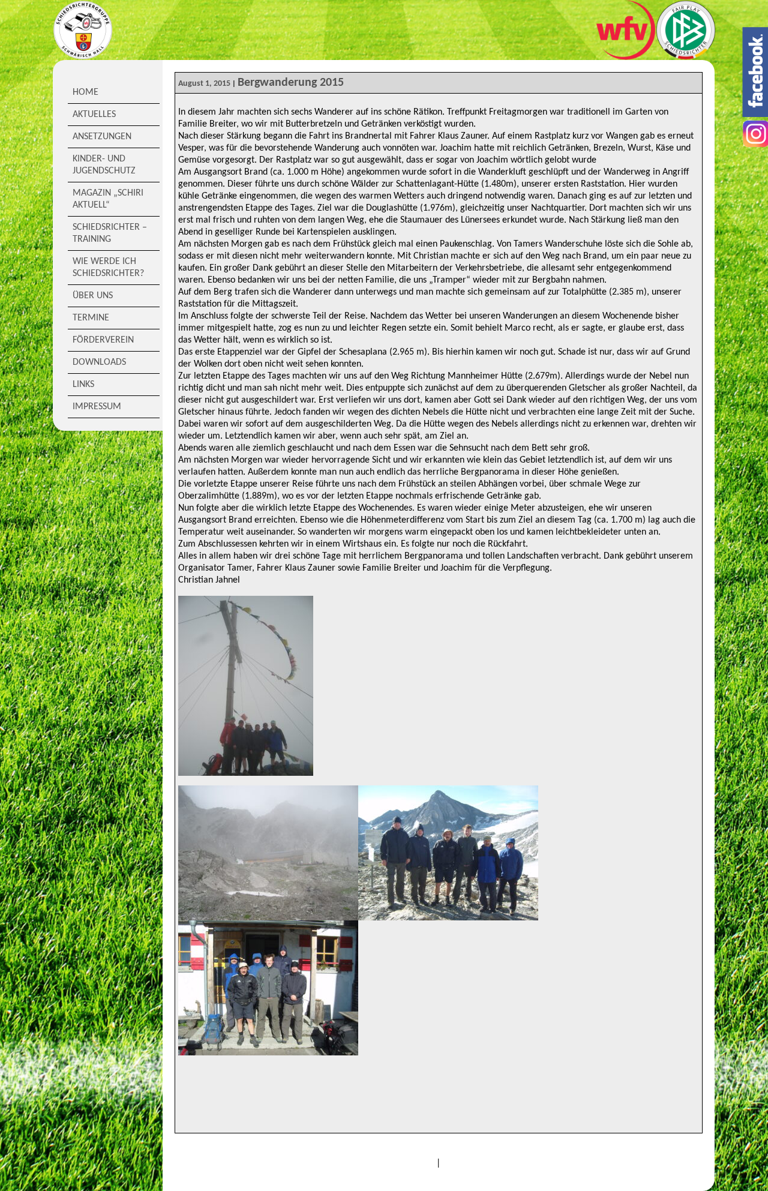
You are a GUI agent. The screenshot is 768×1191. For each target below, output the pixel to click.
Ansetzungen (102, 137)
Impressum (97, 407)
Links (83, 384)
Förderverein (103, 340)
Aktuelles (94, 114)
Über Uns (93, 296)
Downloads (99, 362)
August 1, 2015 (204, 83)
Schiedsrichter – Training (110, 233)
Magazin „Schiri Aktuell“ (108, 199)
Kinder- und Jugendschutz (104, 165)
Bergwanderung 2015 (291, 83)
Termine (91, 318)
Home (85, 92)
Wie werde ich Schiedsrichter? (108, 267)
